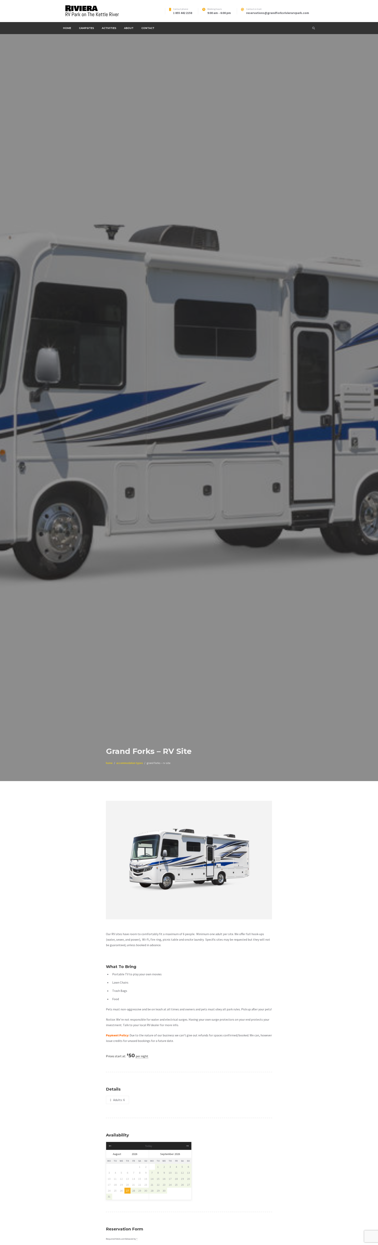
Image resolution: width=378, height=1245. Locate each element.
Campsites (86, 28)
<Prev (119, 1146)
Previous (116, 860)
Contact (147, 28)
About (128, 28)
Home (67, 28)
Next (262, 860)
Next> (178, 1146)
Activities (109, 28)
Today (148, 1146)
